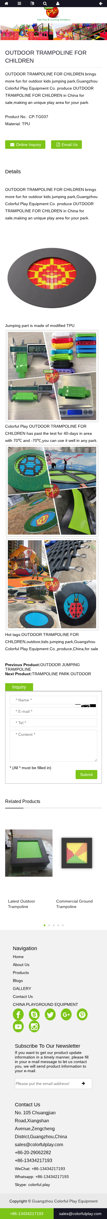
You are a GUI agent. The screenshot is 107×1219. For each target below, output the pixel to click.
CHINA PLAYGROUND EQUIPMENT (45, 1004)
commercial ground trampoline (74, 904)
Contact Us (23, 996)
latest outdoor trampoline (21, 904)
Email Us (70, 144)
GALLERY (22, 988)
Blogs (18, 980)
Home (18, 956)
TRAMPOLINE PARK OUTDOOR (61, 674)
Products (21, 972)
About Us (21, 964)
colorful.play (39, 1184)
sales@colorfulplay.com (39, 1144)
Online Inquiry (28, 144)
